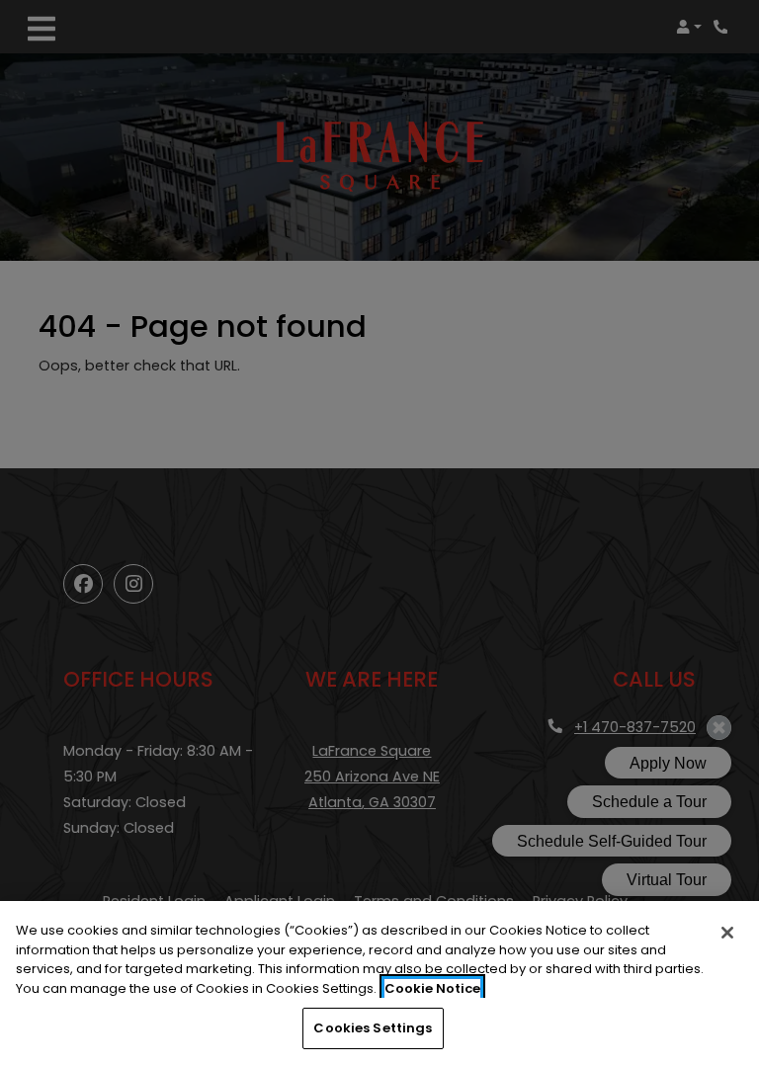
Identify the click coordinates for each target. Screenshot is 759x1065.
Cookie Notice (432, 988)
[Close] (727, 932)
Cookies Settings (372, 1028)
